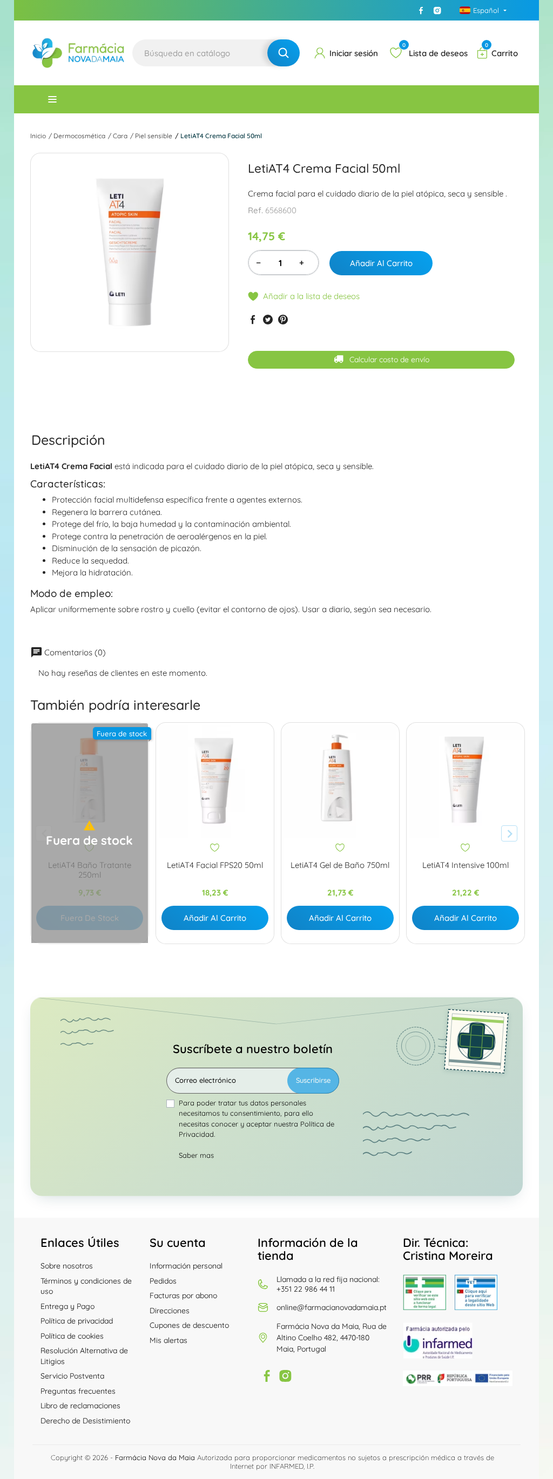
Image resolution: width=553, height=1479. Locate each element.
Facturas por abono (183, 1295)
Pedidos (163, 1281)
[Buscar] (283, 52)
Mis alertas (168, 1340)
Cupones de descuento (189, 1325)
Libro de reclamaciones (80, 1405)
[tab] (68, 439)
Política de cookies (72, 1336)
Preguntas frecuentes (78, 1391)
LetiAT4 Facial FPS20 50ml (215, 865)
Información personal (186, 1266)
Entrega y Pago (68, 1306)
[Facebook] (421, 10)
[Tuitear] (268, 319)
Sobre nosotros (67, 1266)
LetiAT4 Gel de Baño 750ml (340, 865)
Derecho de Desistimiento (85, 1421)
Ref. (255, 210)
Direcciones (170, 1310)
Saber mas (196, 1155)
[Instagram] (437, 10)
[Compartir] (253, 319)
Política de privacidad (77, 1321)
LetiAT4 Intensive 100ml (465, 865)
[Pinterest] (283, 319)
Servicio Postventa (72, 1376)
